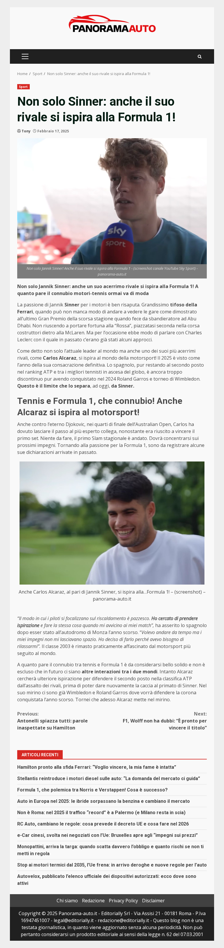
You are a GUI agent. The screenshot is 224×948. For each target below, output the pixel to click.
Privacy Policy (123, 900)
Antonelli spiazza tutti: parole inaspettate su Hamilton (52, 721)
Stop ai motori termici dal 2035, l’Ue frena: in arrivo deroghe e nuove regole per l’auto (112, 865)
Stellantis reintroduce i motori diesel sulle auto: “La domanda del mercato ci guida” (108, 778)
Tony (26, 131)
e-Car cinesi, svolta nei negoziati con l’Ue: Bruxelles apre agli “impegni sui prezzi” (107, 835)
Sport (23, 87)
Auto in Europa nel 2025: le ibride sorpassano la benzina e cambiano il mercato (103, 801)
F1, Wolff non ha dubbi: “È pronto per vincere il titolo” (165, 721)
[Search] (200, 56)
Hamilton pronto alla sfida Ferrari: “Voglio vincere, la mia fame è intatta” (96, 767)
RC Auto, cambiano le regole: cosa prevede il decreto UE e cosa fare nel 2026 (103, 824)
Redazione (93, 900)
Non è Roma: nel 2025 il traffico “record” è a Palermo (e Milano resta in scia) (101, 812)
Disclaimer (153, 900)
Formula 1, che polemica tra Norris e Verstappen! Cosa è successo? (92, 790)
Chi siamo (67, 900)
